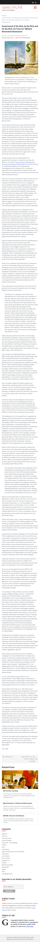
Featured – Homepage (9, 843)
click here (29, 926)
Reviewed (5, 867)
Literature (5, 854)
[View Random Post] (32, 3)
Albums (4, 834)
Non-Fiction (6, 858)
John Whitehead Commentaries (13, 851)
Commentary (11, 35)
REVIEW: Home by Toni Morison (13, 816)
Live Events (6, 856)
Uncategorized (7, 874)
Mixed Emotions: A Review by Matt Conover (17, 803)
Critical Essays (7, 840)
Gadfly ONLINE (12, 7)
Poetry (4, 863)
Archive (4, 35)
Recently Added (20, 35)
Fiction (4, 845)
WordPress (30, 939)
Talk (26, 35)
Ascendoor (15, 939)
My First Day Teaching (10, 791)
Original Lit (5, 860)
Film (3, 847)
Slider (4, 869)
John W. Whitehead (22, 38)
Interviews (5, 849)
